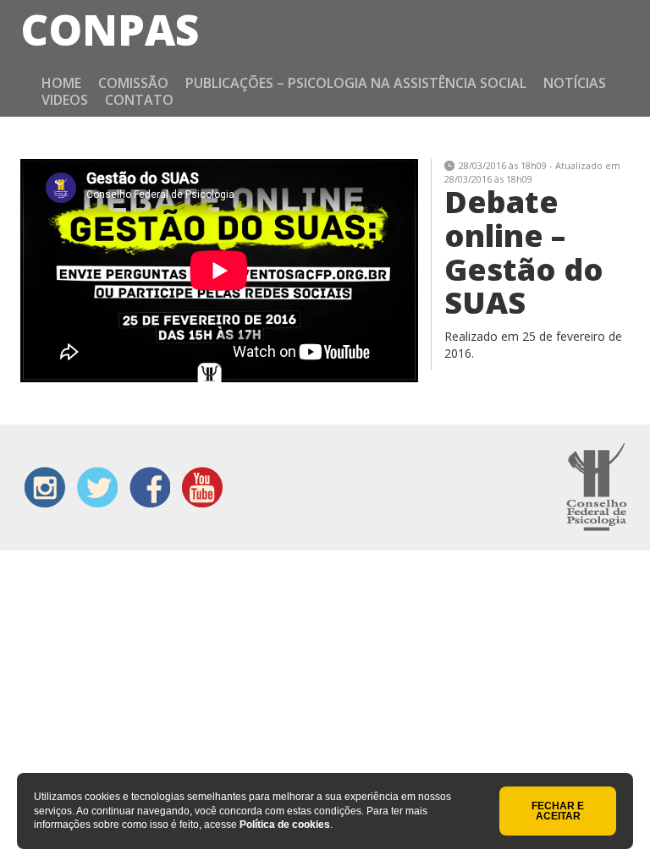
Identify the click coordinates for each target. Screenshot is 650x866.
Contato (139, 99)
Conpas (109, 29)
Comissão (133, 82)
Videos (64, 99)
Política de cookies (285, 824)
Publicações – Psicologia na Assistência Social (355, 82)
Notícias (574, 82)
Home (61, 82)
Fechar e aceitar (558, 811)
